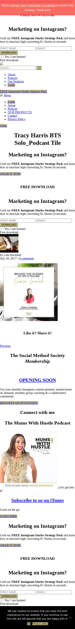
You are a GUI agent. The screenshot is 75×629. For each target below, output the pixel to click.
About (11, 74)
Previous (5, 346)
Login (11, 85)
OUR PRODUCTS (20, 112)
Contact (12, 115)
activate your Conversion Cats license (33, 5)
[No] (70, 618)
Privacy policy (40, 623)
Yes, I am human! (15, 56)
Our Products (16, 81)
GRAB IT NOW (10, 173)
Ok (28, 623)
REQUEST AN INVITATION (19, 403)
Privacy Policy (16, 119)
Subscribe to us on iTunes (37, 500)
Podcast (12, 78)
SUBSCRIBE (8, 516)
